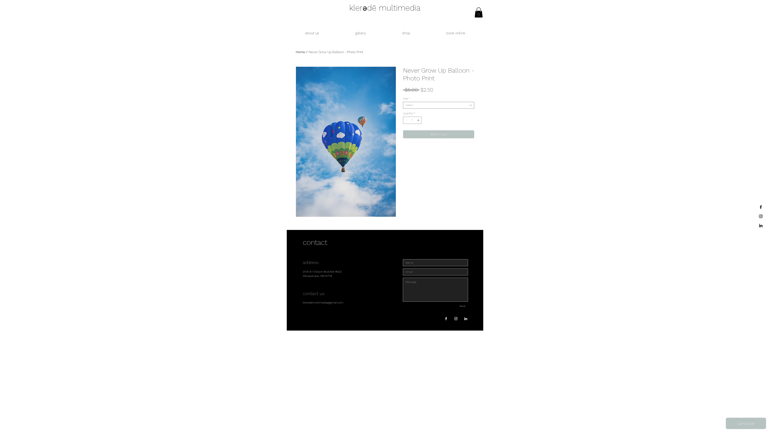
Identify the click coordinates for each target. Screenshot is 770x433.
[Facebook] (760, 207)
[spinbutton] (412, 120)
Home (300, 52)
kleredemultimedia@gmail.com (323, 302)
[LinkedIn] (760, 225)
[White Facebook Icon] (446, 319)
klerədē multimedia (384, 8)
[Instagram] (760, 216)
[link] (478, 12)
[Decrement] (406, 120)
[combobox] (438, 105)
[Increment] (418, 120)
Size (406, 98)
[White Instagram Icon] (456, 319)
